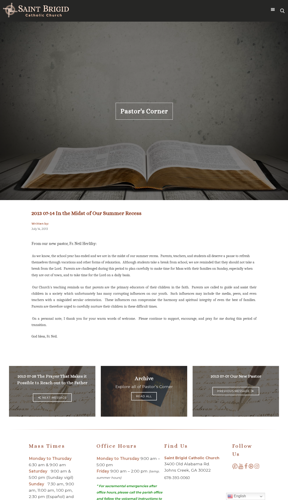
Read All (144, 396)
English (239, 496)
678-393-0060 (177, 478)
